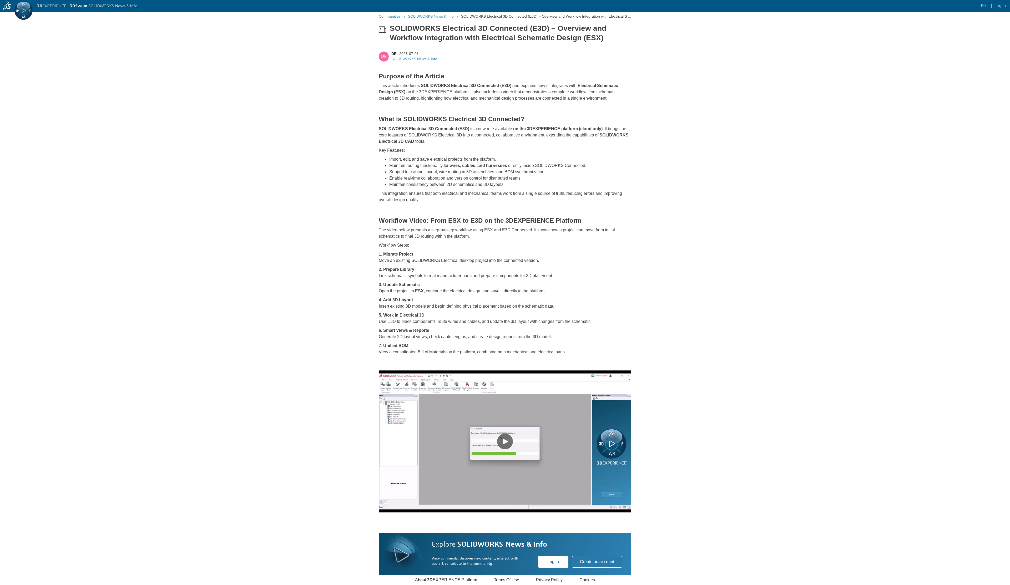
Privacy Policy (549, 580)
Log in (553, 561)
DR (394, 54)
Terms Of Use (506, 580)
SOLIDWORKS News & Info (414, 59)
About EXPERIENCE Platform (446, 580)
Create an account (597, 561)
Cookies (587, 580)
